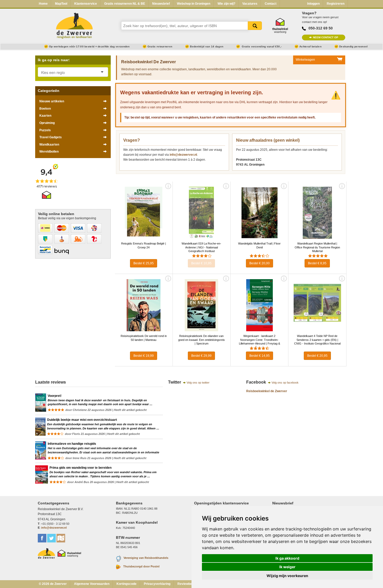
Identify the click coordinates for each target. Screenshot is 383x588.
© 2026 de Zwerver (53, 584)
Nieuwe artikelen (51, 101)
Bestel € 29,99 (201, 356)
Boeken (45, 108)
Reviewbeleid (187, 584)
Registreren (335, 3)
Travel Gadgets (50, 137)
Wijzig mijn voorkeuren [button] (287, 575)
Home (43, 3)
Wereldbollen (49, 151)
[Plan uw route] (61, 538)
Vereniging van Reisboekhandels (145, 558)
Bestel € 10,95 (201, 263)
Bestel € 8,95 (317, 263)
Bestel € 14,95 (259, 356)
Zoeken (255, 25)
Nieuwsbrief (161, 3)
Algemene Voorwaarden (91, 584)
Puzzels (45, 130)
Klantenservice (85, 3)
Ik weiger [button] (287, 567)
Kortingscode (126, 584)
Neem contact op (325, 37)
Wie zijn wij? (226, 3)
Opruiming (47, 123)
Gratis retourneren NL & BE (124, 3)
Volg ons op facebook (285, 382)
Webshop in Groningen (193, 3)
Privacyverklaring (157, 584)
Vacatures (249, 3)
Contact (270, 3)
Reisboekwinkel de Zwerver (266, 391)
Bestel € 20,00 (259, 263)
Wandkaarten (49, 144)
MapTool (61, 3)
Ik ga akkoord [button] (287, 558)
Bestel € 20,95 (317, 356)
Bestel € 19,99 (143, 356)
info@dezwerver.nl (183, 155)
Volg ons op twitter (198, 382)
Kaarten (45, 115)
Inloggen (313, 3)
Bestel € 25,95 (143, 263)
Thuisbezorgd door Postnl (141, 566)
